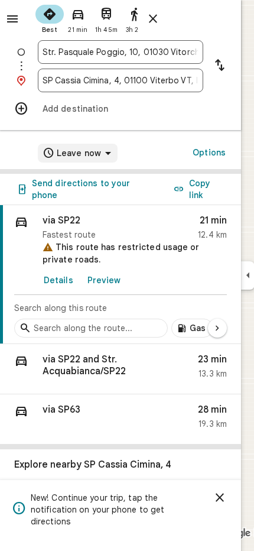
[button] (120, 369)
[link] (120, 274)
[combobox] (120, 52)
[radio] (49, 17)
